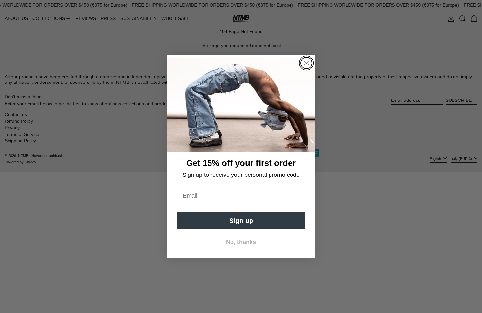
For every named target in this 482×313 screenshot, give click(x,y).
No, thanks (241, 242)
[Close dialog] (306, 63)
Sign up (241, 220)
